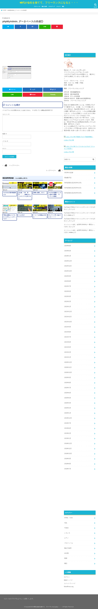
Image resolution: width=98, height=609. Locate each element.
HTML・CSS (68, 518)
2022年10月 (68, 271)
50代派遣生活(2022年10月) (72, 193)
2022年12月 (68, 261)
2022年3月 (67, 296)
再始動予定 (67, 177)
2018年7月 (67, 469)
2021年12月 (68, 311)
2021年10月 (68, 321)
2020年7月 (67, 387)
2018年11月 (68, 448)
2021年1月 (67, 357)
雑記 (63, 6)
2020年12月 (68, 362)
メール (5, 141)
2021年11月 (68, 316)
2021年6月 (67, 342)
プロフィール (37, 6)
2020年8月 (67, 382)
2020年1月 (67, 413)
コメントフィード (69, 583)
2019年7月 (67, 423)
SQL (65, 523)
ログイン (67, 577)
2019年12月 (68, 418)
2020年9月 (67, 377)
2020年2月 (67, 408)
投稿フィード (68, 580)
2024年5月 (67, 251)
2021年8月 (67, 332)
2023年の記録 (68, 172)
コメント (5, 114)
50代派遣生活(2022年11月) (72, 188)
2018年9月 (67, 458)
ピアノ (66, 538)
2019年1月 (67, 438)
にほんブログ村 (69, 140)
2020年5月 (67, 398)
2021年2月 (67, 352)
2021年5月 (67, 347)
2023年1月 (67, 256)
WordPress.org (68, 586)
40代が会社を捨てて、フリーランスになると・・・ (49, 2)
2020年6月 (67, 393)
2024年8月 (67, 245)
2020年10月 (68, 372)
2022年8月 (67, 281)
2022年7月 (67, 286)
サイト (4, 148)
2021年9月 (67, 327)
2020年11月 (68, 367)
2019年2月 (67, 433)
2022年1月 (67, 306)
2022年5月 (67, 291)
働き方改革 (44, 6)
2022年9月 (67, 276)
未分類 (66, 553)
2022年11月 (68, 266)
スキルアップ (52, 6)
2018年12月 (68, 443)
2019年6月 (67, 428)
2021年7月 (67, 337)
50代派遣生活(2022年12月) (72, 182)
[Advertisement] (32, 47)
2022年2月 (67, 301)
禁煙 (65, 558)
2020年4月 (67, 403)
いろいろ (58, 6)
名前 (4, 133)
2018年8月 (67, 463)
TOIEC (66, 528)
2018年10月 (68, 453)
